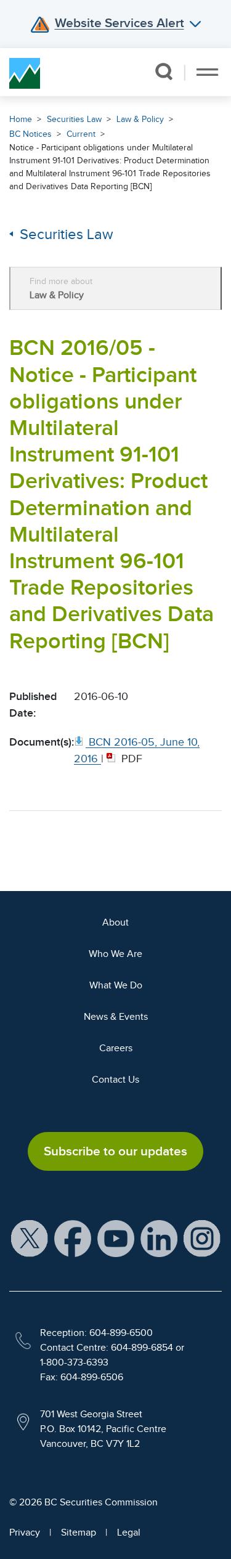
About (115, 922)
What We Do (115, 985)
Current (81, 134)
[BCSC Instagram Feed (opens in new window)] (202, 1238)
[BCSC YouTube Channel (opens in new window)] (115, 1238)
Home (20, 119)
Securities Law (74, 119)
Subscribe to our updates (115, 1151)
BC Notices (30, 134)
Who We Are (115, 953)
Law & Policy (140, 119)
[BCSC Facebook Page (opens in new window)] (72, 1238)
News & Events (116, 1016)
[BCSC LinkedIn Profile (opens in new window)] (158, 1238)
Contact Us (115, 1079)
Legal (128, 1532)
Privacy (24, 1532)
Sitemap (78, 1532)
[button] (164, 71)
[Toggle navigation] (207, 72)
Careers (115, 1048)
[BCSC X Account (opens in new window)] (29, 1238)
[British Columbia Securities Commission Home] (24, 72)
